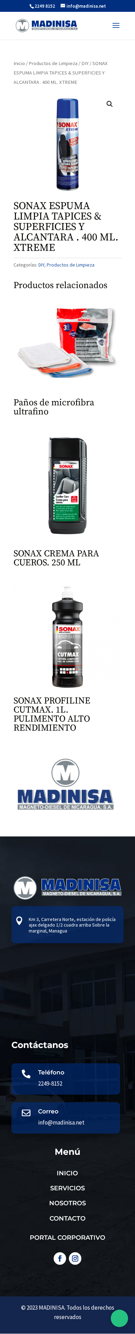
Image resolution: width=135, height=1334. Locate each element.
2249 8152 (45, 6)
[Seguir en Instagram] (75, 1258)
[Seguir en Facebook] (60, 1258)
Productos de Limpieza (53, 63)
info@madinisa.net (61, 1122)
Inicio (19, 63)
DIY (85, 63)
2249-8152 (50, 1083)
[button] (110, 104)
